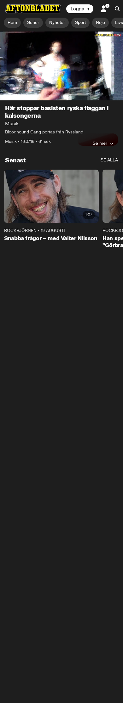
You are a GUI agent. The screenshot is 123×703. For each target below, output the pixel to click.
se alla (109, 160)
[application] (61, 65)
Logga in (80, 9)
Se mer (100, 143)
